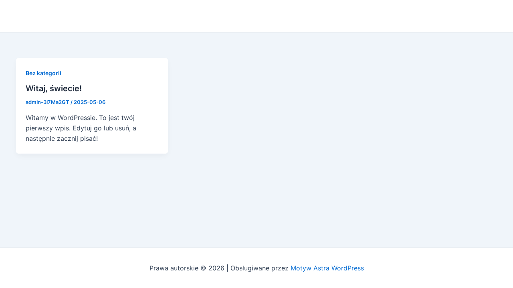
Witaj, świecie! (54, 88)
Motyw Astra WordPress (327, 268)
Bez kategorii (43, 73)
